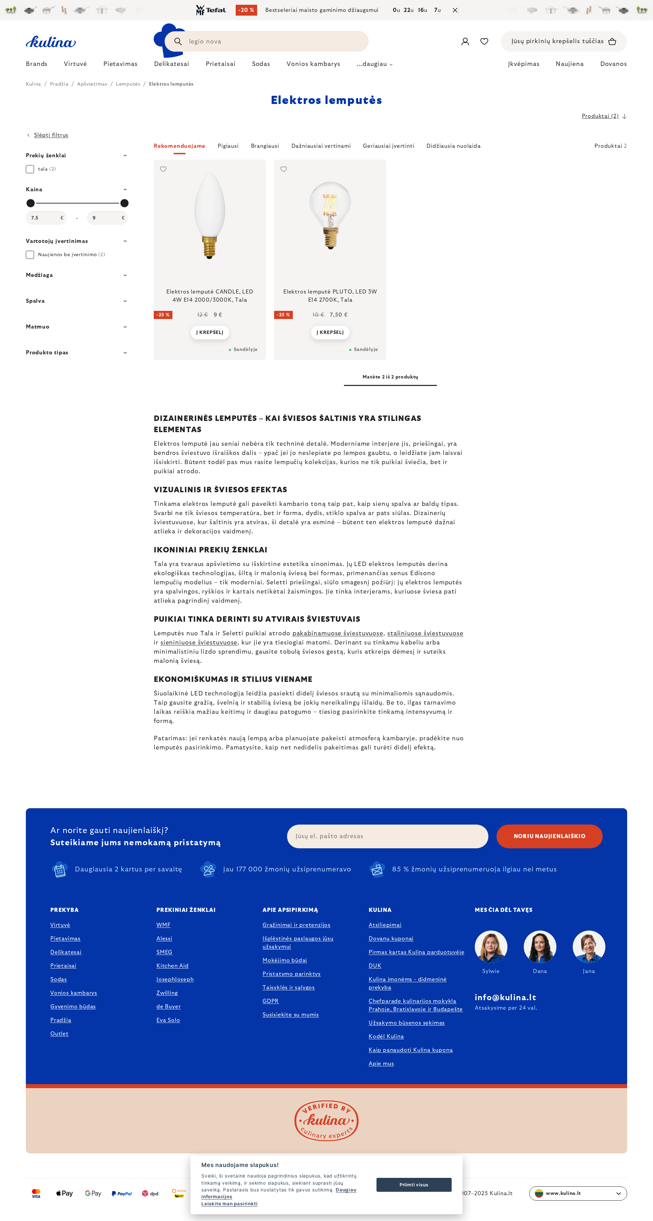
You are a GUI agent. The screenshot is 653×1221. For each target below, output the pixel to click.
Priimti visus (414, 1184)
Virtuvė (60, 925)
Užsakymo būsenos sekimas (407, 1023)
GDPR (271, 1001)
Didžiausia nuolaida (453, 146)
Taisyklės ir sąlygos (289, 987)
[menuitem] (37, 66)
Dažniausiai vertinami (321, 146)
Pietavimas (65, 938)
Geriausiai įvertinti (388, 146)
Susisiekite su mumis (291, 1014)
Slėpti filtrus (51, 135)
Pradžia (60, 1020)
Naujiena (570, 64)
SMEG (164, 952)
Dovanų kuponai (391, 938)
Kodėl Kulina (386, 1036)
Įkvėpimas (523, 64)
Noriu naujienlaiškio (550, 836)
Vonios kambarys (73, 993)
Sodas (58, 979)
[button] (390, 148)
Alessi (164, 938)
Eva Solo (168, 1020)
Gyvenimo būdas (73, 1006)
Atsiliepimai (385, 925)
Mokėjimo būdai (285, 960)
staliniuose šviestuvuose (425, 634)
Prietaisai (63, 966)
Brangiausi (265, 146)
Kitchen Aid (172, 966)
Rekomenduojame (179, 146)
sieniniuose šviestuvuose (199, 643)
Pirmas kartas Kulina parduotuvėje (416, 952)
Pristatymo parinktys (292, 974)
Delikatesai (66, 952)
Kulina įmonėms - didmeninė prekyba (408, 983)
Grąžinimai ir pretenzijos (297, 925)
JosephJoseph (175, 979)
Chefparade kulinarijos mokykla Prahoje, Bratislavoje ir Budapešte (416, 1005)
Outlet (59, 1034)
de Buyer (168, 1006)
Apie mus (381, 1063)
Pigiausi (228, 146)
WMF (163, 925)
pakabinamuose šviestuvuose (337, 634)
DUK (375, 966)
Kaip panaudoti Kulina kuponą (411, 1050)
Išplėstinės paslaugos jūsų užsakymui (298, 943)
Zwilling (167, 993)
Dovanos (613, 64)
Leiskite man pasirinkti (229, 1203)
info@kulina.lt (505, 998)
